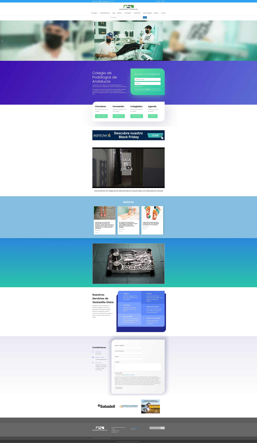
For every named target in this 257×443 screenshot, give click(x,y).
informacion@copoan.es (135, 427)
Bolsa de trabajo (128, 316)
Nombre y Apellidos (120, 345)
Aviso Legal (118, 441)
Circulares (101, 116)
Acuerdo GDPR (119, 373)
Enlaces (156, 13)
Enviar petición (119, 387)
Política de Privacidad (126, 441)
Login (147, 89)
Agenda (153, 116)
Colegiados (136, 116)
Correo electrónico (119, 351)
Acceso (163, 13)
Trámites (149, 293)
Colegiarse (126, 293)
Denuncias (137, 13)
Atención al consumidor (153, 318)
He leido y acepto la (125, 374)
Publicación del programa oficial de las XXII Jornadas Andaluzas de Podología (151, 223)
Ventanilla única (104, 13)
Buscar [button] (163, 1)
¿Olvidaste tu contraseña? (139, 86)
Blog (114, 13)
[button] (2, 41)
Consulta (117, 362)
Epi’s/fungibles (147, 13)
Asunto (117, 356)
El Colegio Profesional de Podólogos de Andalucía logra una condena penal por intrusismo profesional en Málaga (128, 224)
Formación (128, 13)
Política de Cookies (135, 441)
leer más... (97, 232)
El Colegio (94, 13)
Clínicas (119, 13)
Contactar (159, 1)
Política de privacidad (129, 374)
